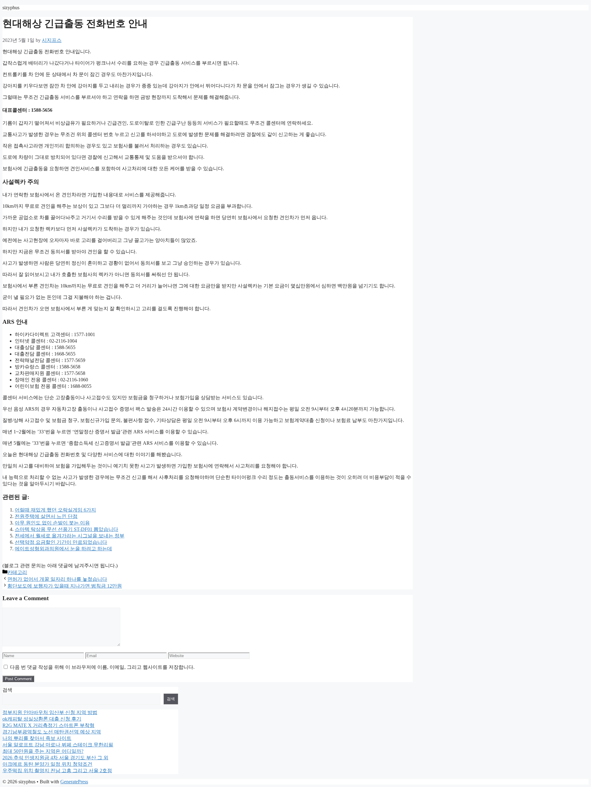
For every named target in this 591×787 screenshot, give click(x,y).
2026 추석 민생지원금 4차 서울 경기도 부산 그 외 (55, 757)
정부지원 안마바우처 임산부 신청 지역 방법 (49, 712)
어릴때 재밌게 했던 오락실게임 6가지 (55, 509)
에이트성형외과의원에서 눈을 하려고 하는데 (63, 548)
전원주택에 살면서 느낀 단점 (46, 516)
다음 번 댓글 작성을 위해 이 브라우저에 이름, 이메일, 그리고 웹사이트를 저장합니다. (102, 667)
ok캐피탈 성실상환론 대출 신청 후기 (41, 718)
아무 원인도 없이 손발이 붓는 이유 (52, 522)
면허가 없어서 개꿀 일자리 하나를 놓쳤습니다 (57, 579)
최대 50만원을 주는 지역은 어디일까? (42, 751)
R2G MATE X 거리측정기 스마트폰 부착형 (48, 725)
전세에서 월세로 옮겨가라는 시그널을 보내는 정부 (69, 535)
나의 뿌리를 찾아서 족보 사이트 (36, 738)
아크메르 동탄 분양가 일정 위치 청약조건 (47, 764)
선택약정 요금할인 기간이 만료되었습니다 (61, 542)
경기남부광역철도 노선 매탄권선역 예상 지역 (51, 731)
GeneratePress (74, 781)
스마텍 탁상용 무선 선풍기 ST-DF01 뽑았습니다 (66, 529)
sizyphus (10, 7)
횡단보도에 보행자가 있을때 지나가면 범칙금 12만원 (64, 585)
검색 (7, 690)
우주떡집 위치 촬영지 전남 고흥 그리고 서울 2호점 (57, 770)
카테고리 (17, 572)
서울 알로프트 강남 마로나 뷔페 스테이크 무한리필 (57, 744)
